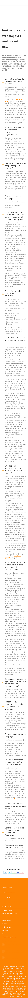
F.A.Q (4, 934)
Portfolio (5, 930)
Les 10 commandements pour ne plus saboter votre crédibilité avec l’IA (16, 952)
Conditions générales (9, 937)
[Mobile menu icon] (2, 2)
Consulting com (8, 910)
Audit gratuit (7, 907)
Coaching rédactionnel (10, 913)
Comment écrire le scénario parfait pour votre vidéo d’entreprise (16, 957)
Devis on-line (7, 920)
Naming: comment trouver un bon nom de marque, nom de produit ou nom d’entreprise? (16, 945)
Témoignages (7, 927)
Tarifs (5, 924)
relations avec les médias (13, 799)
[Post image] (3, 944)
